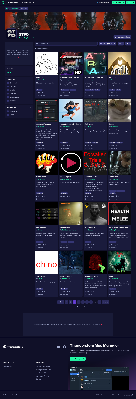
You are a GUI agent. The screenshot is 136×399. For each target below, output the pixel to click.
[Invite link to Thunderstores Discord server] (58, 346)
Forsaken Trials (91, 177)
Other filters (11, 108)
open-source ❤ (128, 394)
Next (104, 302)
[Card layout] (121, 43)
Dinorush (40, 230)
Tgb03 (89, 126)
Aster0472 (41, 126)
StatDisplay (41, 227)
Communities (13, 3)
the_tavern (90, 278)
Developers (26, 3)
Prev (61, 302)
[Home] (3, 2)
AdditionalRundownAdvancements (95, 77)
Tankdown (113, 177)
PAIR (111, 276)
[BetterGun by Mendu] (46, 262)
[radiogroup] (18, 72)
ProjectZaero (91, 179)
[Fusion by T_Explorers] (119, 110)
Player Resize (66, 276)
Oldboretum (65, 227)
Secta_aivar (114, 278)
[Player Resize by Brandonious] (71, 262)
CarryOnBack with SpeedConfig (71, 124)
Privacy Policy (16, 394)
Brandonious (66, 278)
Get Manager (117, 2)
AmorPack (40, 77)
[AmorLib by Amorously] (119, 63)
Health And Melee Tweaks (119, 227)
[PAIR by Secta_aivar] (119, 262)
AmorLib (112, 77)
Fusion (111, 124)
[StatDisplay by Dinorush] (46, 213)
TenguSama (66, 126)
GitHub (38, 379)
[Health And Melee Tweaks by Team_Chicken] (119, 213)
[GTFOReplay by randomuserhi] (71, 163)
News (24, 394)
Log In (132, 2)
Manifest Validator (42, 373)
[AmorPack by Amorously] (46, 63)
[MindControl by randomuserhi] (46, 163)
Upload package (124, 37)
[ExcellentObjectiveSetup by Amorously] (71, 63)
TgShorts (89, 124)
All (10, 72)
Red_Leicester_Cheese (69, 230)
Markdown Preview (42, 376)
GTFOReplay (65, 177)
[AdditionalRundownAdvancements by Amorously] (95, 63)
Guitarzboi (90, 230)
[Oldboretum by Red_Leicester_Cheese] (71, 213)
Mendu (40, 278)
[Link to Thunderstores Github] (64, 346)
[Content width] (128, 43)
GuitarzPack (90, 227)
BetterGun (40, 276)
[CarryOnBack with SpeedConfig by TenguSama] (71, 110)
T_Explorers (114, 126)
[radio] (8, 72)
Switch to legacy (104, 2)
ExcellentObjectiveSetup (70, 77)
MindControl (41, 177)
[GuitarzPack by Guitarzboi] (95, 213)
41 (99, 302)
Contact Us (6, 394)
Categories (11, 79)
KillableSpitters (91, 276)
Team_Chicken (115, 230)
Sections (10, 69)
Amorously (41, 80)
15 (69, 196)
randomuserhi (42, 179)
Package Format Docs (43, 370)
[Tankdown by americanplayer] (119, 163)
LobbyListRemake (43, 124)
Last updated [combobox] (107, 43)
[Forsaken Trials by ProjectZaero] (95, 163)
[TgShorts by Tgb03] (95, 110)
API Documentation (43, 367)
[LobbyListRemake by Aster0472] (46, 110)
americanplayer (115, 179)
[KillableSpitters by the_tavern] (95, 262)
